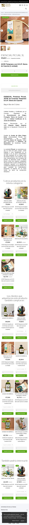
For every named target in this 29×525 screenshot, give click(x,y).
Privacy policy (15, 520)
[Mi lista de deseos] (22, 5)
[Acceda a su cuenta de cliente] (20, 5)
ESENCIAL (6, 61)
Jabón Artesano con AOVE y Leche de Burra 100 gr (21, 432)
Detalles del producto (14, 90)
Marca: (2, 61)
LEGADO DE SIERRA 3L (21, 356)
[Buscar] (26, 8)
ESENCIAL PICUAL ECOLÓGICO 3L (7, 239)
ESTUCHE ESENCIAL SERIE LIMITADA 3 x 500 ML (7, 273)
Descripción (14, 86)
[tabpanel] (14, 30)
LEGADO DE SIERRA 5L (7, 393)
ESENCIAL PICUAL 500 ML (21, 238)
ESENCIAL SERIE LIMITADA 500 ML (7, 201)
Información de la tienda (8, 506)
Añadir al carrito (14, 75)
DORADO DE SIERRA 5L (8, 431)
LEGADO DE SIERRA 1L (7, 318)
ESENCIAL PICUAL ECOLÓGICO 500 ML (21, 201)
